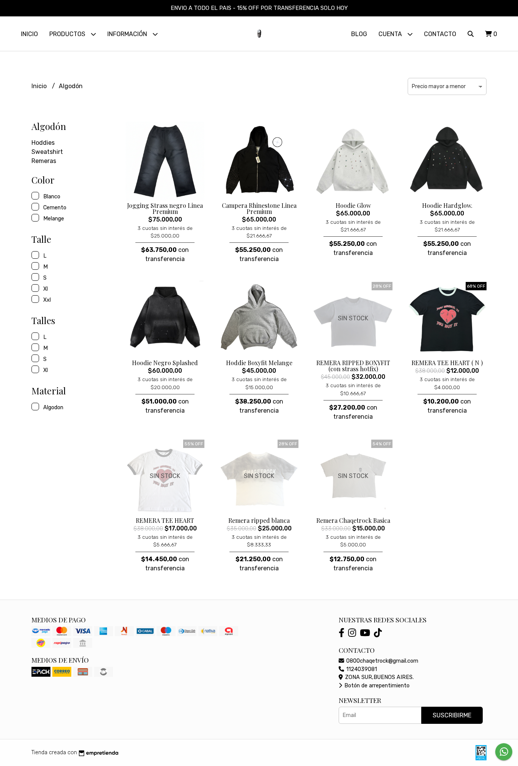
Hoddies (43, 142)
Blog (359, 34)
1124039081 (361, 669)
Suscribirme (452, 715)
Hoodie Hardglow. (447, 205)
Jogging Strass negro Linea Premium (165, 208)
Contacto (440, 34)
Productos (68, 34)
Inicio (29, 34)
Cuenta (390, 34)
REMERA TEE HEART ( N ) (447, 363)
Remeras (43, 161)
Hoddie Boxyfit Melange (259, 363)
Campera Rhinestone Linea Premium (259, 208)
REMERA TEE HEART (165, 520)
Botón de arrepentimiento (376, 685)
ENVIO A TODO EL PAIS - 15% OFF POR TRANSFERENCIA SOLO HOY (259, 8)
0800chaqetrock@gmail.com (381, 661)
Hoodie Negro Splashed (165, 363)
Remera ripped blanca (259, 520)
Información (128, 34)
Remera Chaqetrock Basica (353, 520)
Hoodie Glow (353, 205)
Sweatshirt (47, 151)
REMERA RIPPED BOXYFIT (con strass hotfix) (353, 366)
